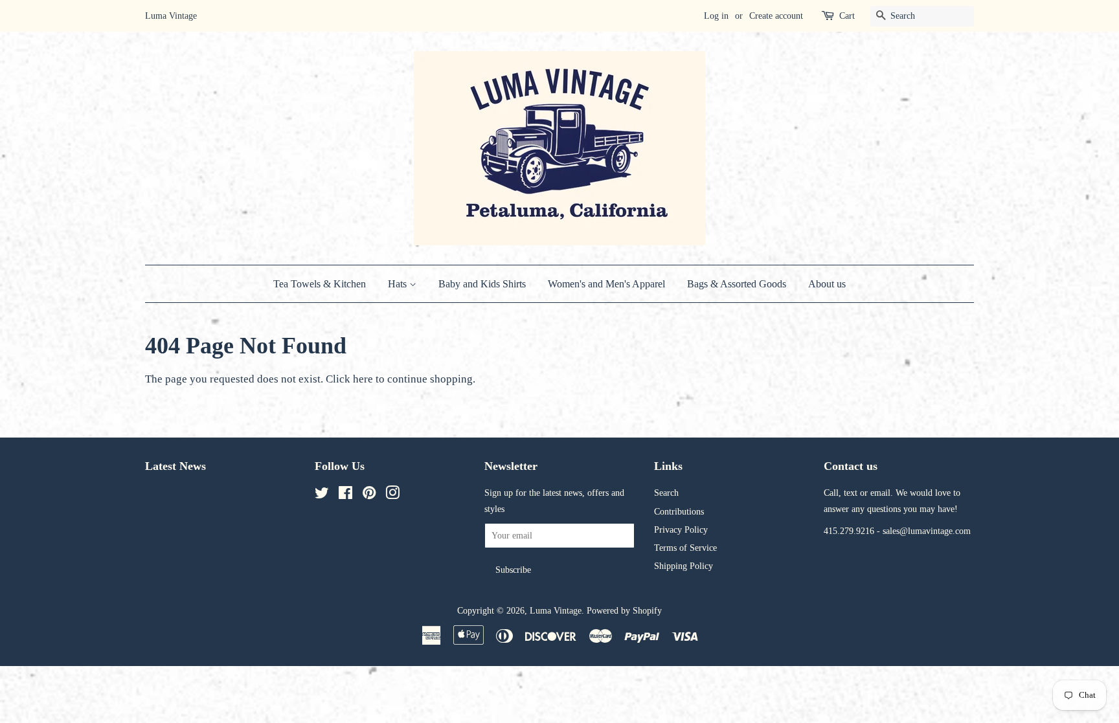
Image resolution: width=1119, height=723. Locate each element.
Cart (847, 16)
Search (666, 492)
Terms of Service (685, 547)
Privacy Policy (681, 529)
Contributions (679, 511)
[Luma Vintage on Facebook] (345, 495)
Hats (398, 283)
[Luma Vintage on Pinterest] (369, 495)
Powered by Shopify (624, 610)
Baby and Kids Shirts (482, 283)
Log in (716, 16)
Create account (776, 16)
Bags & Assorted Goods (736, 283)
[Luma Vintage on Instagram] (392, 495)
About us (827, 283)
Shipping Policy (683, 566)
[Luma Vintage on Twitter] (322, 495)
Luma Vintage (556, 610)
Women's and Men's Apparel (606, 283)
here (363, 379)
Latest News (175, 466)
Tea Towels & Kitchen (319, 283)
